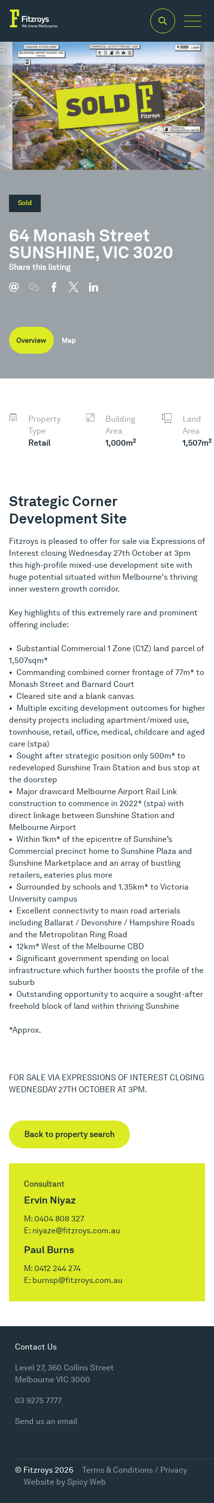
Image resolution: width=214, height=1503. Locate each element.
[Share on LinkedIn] (98, 292)
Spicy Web (86, 1482)
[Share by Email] (19, 292)
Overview (31, 340)
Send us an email (46, 1421)
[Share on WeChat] (39, 292)
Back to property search (69, 1134)
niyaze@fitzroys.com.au (76, 1230)
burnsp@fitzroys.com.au (77, 1280)
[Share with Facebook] (59, 292)
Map (69, 340)
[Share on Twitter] (79, 292)
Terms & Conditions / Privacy (134, 1470)
